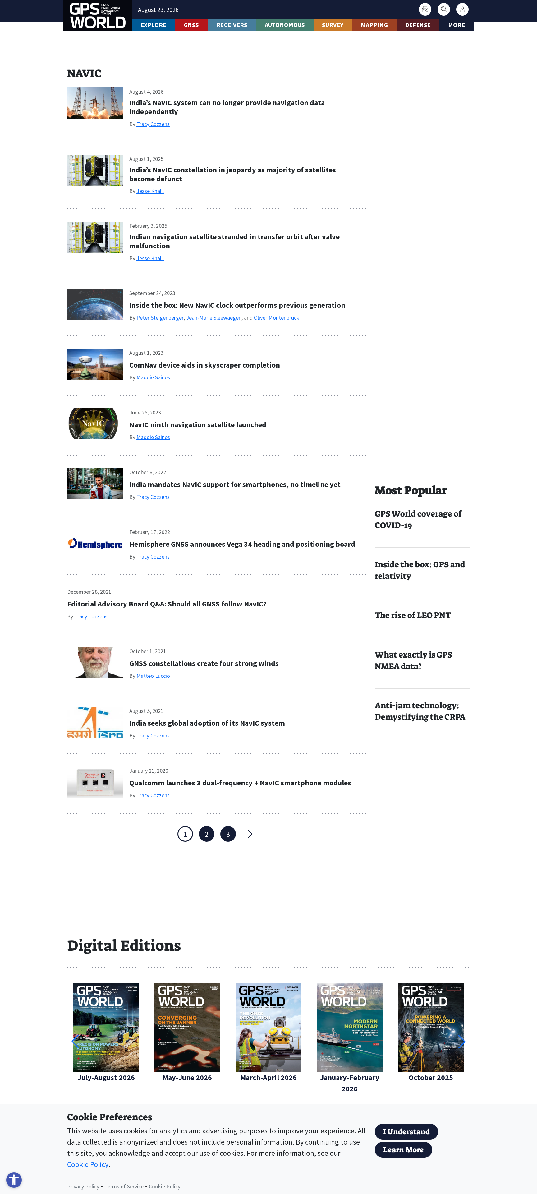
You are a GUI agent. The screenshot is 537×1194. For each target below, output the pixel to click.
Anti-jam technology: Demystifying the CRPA (420, 711)
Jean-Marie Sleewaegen (213, 317)
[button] (462, 1041)
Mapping (374, 25)
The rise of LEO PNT (413, 615)
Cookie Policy (87, 1164)
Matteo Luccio (153, 675)
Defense (418, 25)
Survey (332, 25)
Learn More (403, 1150)
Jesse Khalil (150, 190)
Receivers (231, 25)
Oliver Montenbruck (276, 317)
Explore (153, 25)
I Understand (406, 1132)
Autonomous (285, 25)
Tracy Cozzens (153, 124)
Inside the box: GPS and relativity (420, 570)
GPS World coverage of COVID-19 (418, 519)
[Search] (444, 9)
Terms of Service (124, 1186)
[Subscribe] (425, 9)
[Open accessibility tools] (14, 1180)
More (456, 25)
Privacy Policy (83, 1186)
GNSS (191, 25)
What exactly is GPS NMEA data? (413, 660)
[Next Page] (249, 834)
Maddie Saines (153, 377)
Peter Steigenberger (160, 317)
